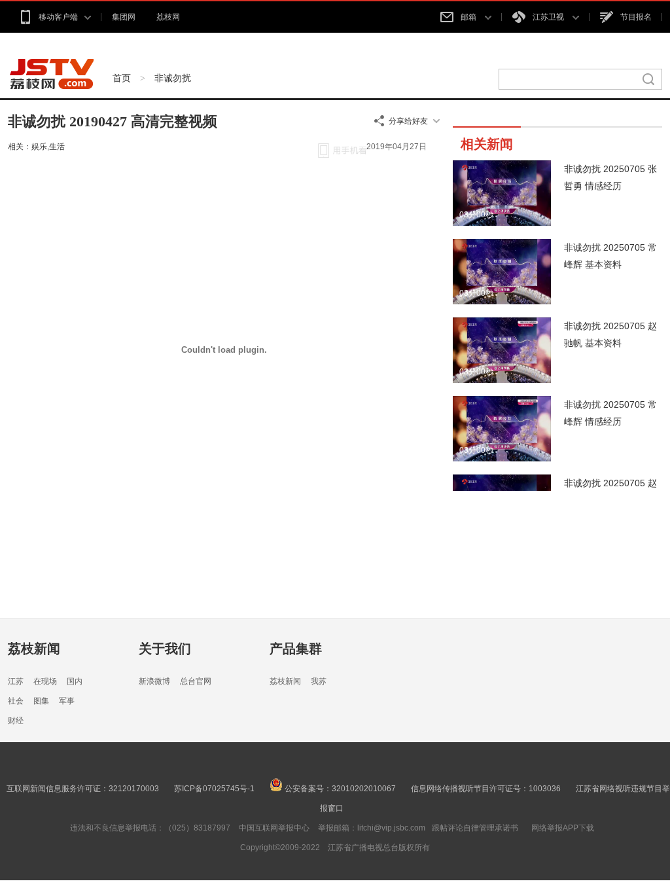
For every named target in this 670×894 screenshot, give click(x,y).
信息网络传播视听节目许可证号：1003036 (486, 788)
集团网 (123, 17)
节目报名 (636, 17)
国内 (74, 681)
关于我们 (165, 648)
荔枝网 (168, 17)
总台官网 (195, 681)
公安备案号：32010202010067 (339, 788)
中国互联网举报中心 (274, 827)
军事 (67, 701)
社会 (16, 701)
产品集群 (296, 648)
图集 (41, 701)
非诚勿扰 (172, 78)
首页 (122, 78)
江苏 (16, 681)
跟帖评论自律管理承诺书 (475, 827)
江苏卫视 (549, 17)
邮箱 (469, 17)
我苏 (318, 681)
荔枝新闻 (34, 648)
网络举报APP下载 (562, 827)
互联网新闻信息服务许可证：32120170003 (83, 788)
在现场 (45, 681)
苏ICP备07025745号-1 (214, 788)
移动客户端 (58, 17)
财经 (16, 720)
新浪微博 (154, 681)
